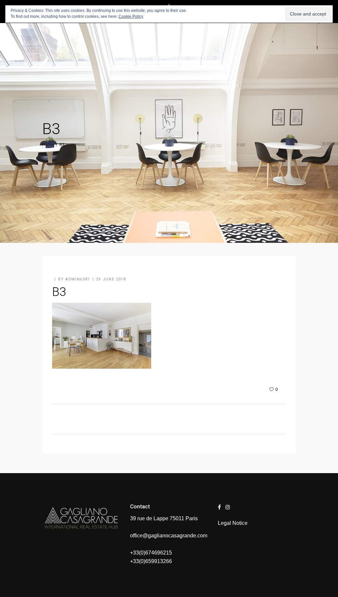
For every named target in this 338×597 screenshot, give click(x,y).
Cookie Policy (130, 16)
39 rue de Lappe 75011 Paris (164, 518)
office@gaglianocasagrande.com (168, 535)
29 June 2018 (111, 279)
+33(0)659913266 (151, 561)
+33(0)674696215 (151, 552)
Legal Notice (233, 523)
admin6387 (77, 279)
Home (48, 144)
